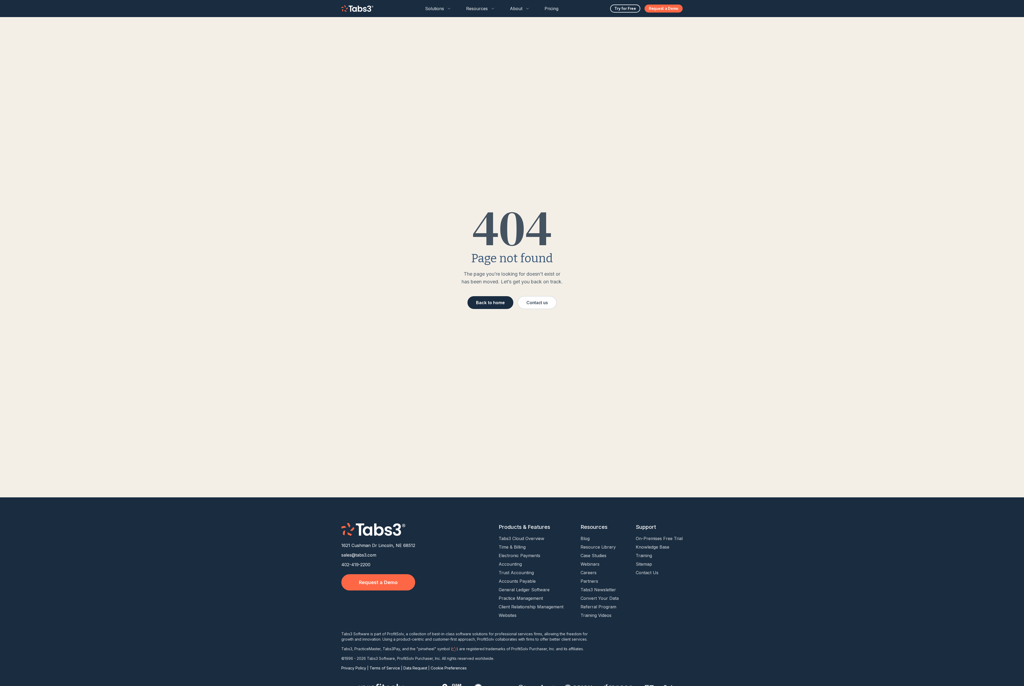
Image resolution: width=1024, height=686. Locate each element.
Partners (589, 581)
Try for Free (625, 8)
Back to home (490, 302)
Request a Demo (663, 8)
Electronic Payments (519, 555)
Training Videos (596, 615)
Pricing (551, 8)
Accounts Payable (517, 581)
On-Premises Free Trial (659, 538)
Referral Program (598, 606)
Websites (508, 615)
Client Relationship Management (531, 606)
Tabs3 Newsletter (598, 589)
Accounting (510, 564)
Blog (585, 538)
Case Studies (593, 555)
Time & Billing (512, 547)
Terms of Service (385, 668)
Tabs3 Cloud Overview (521, 538)
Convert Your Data (600, 598)
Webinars (590, 564)
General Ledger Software (524, 589)
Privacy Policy (353, 668)
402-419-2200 (355, 564)
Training (644, 555)
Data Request (415, 668)
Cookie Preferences (449, 668)
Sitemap (644, 564)
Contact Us (647, 572)
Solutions (434, 8)
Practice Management (521, 598)
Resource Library (598, 547)
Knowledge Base (652, 547)
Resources (477, 8)
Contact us (537, 302)
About (516, 8)
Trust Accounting (516, 572)
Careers (589, 572)
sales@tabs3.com (358, 555)
